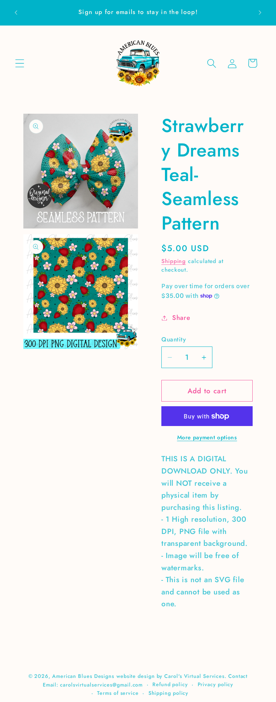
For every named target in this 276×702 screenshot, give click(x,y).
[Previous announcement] (16, 13)
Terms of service (118, 693)
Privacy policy (216, 684)
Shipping (173, 261)
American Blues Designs (83, 676)
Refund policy (170, 684)
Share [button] (181, 317)
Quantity (173, 339)
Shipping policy (168, 693)
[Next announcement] (260, 13)
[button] (19, 63)
